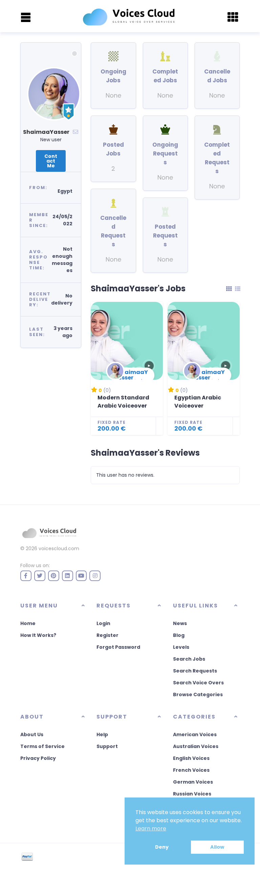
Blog (179, 635)
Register (107, 635)
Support (107, 746)
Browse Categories (198, 694)
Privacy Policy (38, 758)
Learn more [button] (150, 828)
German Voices (193, 782)
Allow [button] (217, 847)
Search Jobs (189, 659)
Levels (181, 647)
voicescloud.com (59, 548)
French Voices (191, 770)
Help (102, 734)
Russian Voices (192, 793)
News (180, 623)
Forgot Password (118, 647)
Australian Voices (195, 746)
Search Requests (195, 670)
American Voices (195, 734)
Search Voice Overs (198, 682)
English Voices (191, 758)
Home (28, 623)
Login (103, 623)
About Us (31, 734)
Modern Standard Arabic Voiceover (123, 402)
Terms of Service (42, 746)
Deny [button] (162, 847)
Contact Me (50, 161)
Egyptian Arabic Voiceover (197, 402)
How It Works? (38, 635)
